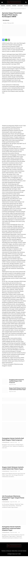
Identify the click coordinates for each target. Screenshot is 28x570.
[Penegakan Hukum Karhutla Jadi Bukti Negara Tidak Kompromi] (5, 382)
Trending (3, 5)
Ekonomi (14, 5)
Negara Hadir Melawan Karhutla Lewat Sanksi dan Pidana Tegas (13, 468)
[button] (2, 2)
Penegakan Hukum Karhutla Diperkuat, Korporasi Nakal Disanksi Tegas (11, 528)
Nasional (8, 5)
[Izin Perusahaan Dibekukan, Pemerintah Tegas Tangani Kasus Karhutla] (14, 487)
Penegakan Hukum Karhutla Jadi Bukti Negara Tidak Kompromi (16, 381)
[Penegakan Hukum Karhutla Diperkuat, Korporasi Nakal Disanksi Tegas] (14, 517)
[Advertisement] (14, 109)
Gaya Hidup (20, 5)
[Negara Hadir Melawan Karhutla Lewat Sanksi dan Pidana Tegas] (5, 390)
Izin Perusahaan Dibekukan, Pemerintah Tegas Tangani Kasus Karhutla (13, 497)
